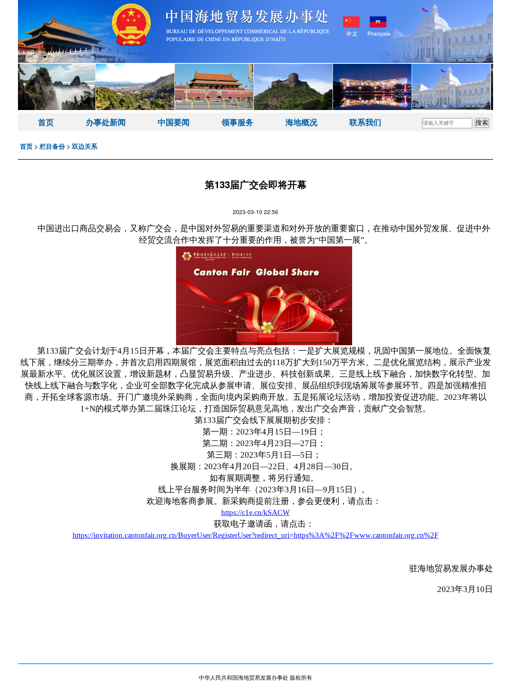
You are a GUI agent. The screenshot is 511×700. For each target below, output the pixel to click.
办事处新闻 (106, 122)
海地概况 (301, 122)
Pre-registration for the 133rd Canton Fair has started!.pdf (256, 623)
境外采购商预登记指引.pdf (255, 642)
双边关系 (84, 146)
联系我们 (365, 122)
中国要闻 (174, 122)
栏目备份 (52, 146)
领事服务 (238, 122)
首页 (46, 122)
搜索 (481, 122)
